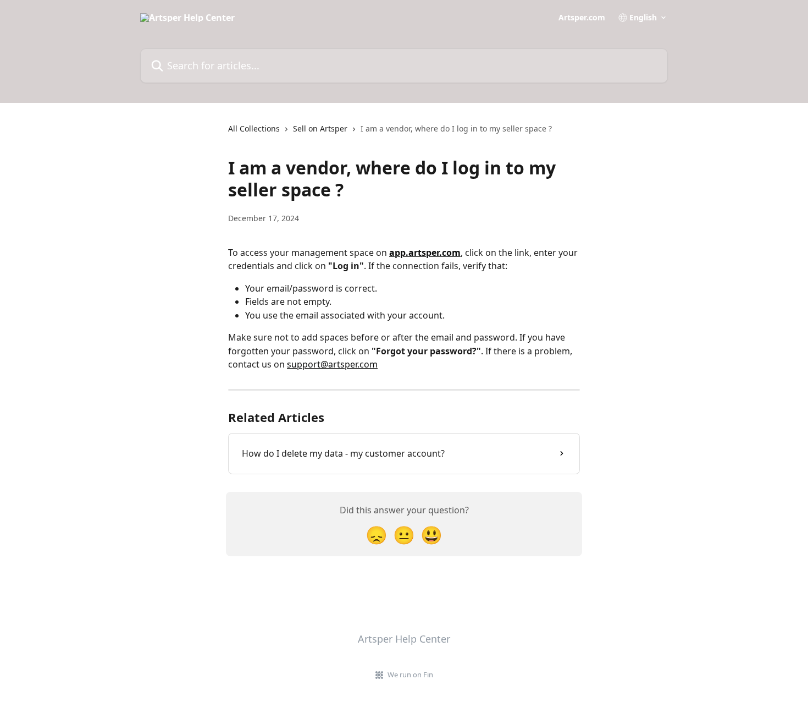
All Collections (254, 128)
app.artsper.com (425, 252)
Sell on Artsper (320, 128)
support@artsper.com (332, 364)
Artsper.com (581, 17)
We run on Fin (410, 674)
